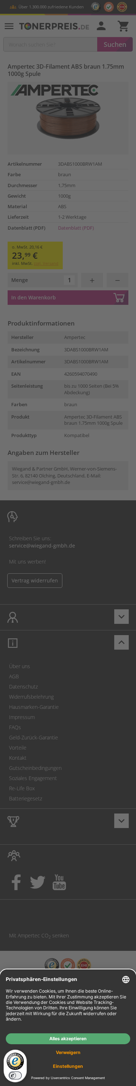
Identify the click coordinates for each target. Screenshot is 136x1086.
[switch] (15, 1075)
